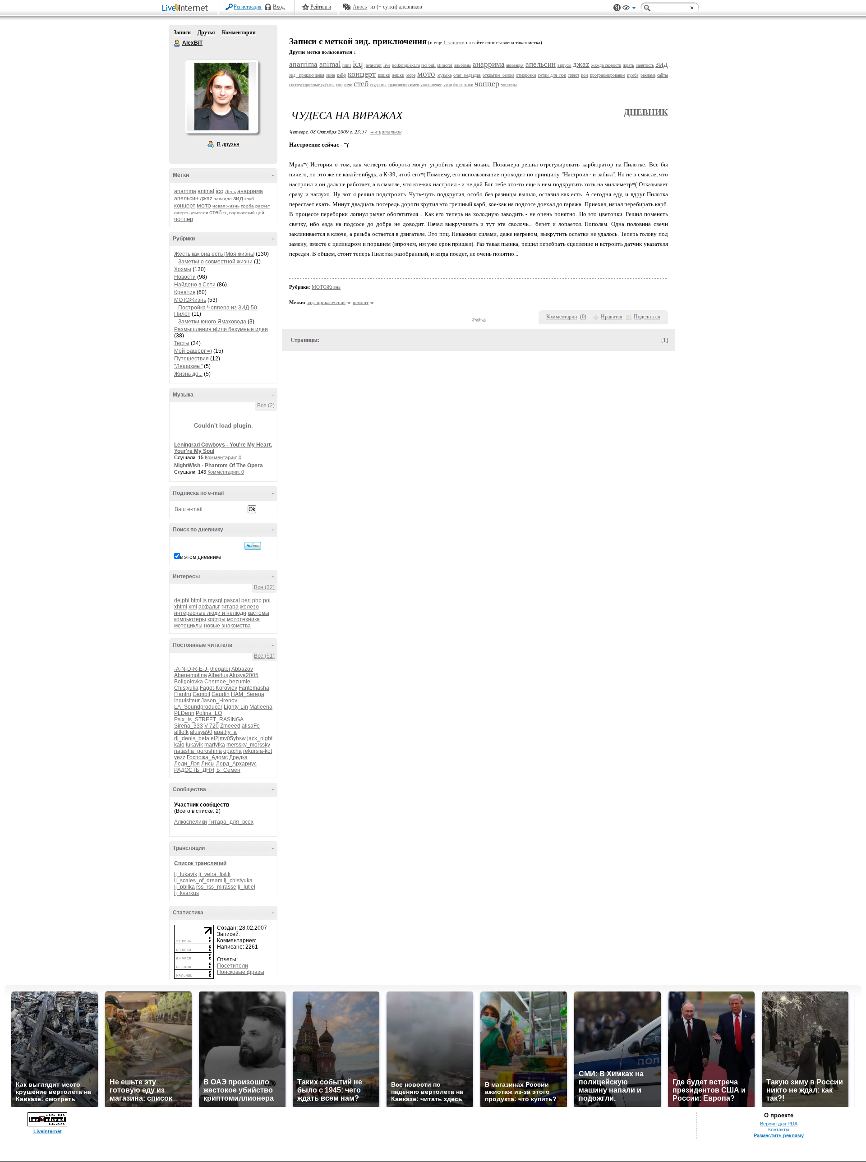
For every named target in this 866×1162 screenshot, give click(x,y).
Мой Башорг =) (193, 351)
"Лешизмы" (188, 366)
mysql (215, 600)
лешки (398, 75)
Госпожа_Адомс (207, 757)
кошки (384, 75)
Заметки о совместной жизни (215, 261)
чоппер (183, 219)
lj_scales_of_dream (198, 880)
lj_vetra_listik (214, 874)
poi (267, 600)
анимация (515, 65)
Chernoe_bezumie (227, 681)
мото (204, 205)
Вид (629, 9)
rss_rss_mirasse (216, 887)
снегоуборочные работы (312, 84)
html (196, 600)
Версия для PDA (778, 1123)
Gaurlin (221, 694)
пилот (573, 75)
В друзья (228, 144)
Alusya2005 (243, 675)
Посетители (232, 966)
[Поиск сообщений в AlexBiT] (252, 546)
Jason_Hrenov (219, 700)
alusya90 (201, 732)
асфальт (209, 607)
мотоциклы (188, 625)
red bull (428, 65)
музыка (444, 75)
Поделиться (647, 317)
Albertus (218, 675)
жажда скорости (606, 65)
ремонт (361, 302)
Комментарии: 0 (223, 457)
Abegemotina (190, 675)
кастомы (258, 613)
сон (339, 84)
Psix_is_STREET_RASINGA (208, 719)
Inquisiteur (187, 700)
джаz (206, 198)
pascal (232, 600)
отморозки (526, 75)
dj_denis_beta (191, 738)
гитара (230, 607)
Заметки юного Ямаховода (212, 321)
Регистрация (248, 7)
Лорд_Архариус (236, 764)
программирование (607, 75)
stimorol (444, 65)
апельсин (186, 198)
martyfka (214, 745)
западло (223, 198)
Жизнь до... (188, 374)
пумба (632, 75)
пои (584, 75)
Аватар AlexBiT (221, 96)
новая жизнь (226, 205)
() (583, 317)
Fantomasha (254, 688)
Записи (182, 32)
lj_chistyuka (238, 880)
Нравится (611, 317)
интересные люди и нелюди (210, 613)
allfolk (181, 732)
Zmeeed (230, 726)
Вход (279, 7)
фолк (458, 84)
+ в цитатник (385, 131)
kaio (179, 745)
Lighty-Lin (236, 707)
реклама (647, 75)
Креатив (184, 292)
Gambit (201, 694)
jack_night (259, 738)
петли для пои (552, 75)
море (410, 75)
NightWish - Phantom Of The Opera (218, 465)
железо (249, 607)
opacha (232, 751)
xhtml (180, 607)
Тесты (181, 343)
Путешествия (191, 358)
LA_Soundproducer (198, 707)
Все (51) (264, 656)
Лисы (208, 764)
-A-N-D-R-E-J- (191, 669)
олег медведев (467, 75)
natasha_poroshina (198, 751)
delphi (181, 600)
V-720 (211, 726)
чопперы (509, 84)
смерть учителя (191, 212)
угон (447, 84)
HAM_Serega (247, 694)
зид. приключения (306, 75)
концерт (184, 205)
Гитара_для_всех (230, 822)
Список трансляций (200, 863)
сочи (348, 84)
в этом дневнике (200, 557)
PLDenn (184, 713)
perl (246, 600)
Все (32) (264, 587)
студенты (378, 84)
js (205, 600)
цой (260, 212)
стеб (215, 212)
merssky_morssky (248, 745)
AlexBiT (177, 43)
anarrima (185, 191)
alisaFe (251, 726)
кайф (341, 75)
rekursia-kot (257, 751)
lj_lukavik (185, 874)
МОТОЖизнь (190, 300)
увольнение (431, 84)
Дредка (238, 757)
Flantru (182, 694)
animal (206, 191)
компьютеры (190, 619)
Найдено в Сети (195, 284)
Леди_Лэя (187, 764)
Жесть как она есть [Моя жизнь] (214, 254)
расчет (262, 205)
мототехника (243, 619)
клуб (249, 198)
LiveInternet (186, 8)
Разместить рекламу (779, 1135)
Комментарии (239, 32)
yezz (179, 757)
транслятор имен (403, 84)
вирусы (564, 65)
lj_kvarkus (186, 893)
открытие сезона (498, 75)
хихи (468, 84)
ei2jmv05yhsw (228, 738)
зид (238, 198)
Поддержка (617, 8)
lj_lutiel (246, 887)
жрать (628, 65)
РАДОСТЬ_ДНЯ (194, 770)
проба (247, 205)
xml (193, 607)
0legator (220, 669)
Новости (185, 277)
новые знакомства (227, 625)
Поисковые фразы (240, 972)
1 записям (454, 42)
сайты (662, 75)
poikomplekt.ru (406, 65)
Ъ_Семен (228, 770)
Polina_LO (209, 713)
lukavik (194, 745)
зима (330, 75)
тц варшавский (239, 212)
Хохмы (182, 269)
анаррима (250, 191)
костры (216, 619)
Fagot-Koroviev (218, 688)
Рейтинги (320, 7)
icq (220, 190)
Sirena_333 (188, 726)
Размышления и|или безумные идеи (221, 329)
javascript (373, 65)
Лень (230, 191)
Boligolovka (188, 681)
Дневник (646, 112)
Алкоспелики (190, 822)
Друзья (206, 32)
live (386, 65)
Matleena (260, 707)
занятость (645, 65)
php (257, 600)
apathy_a (225, 732)
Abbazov (242, 669)
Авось (360, 7)
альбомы (462, 65)
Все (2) (266, 405)
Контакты (778, 1129)
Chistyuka (186, 688)
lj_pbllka (184, 887)
